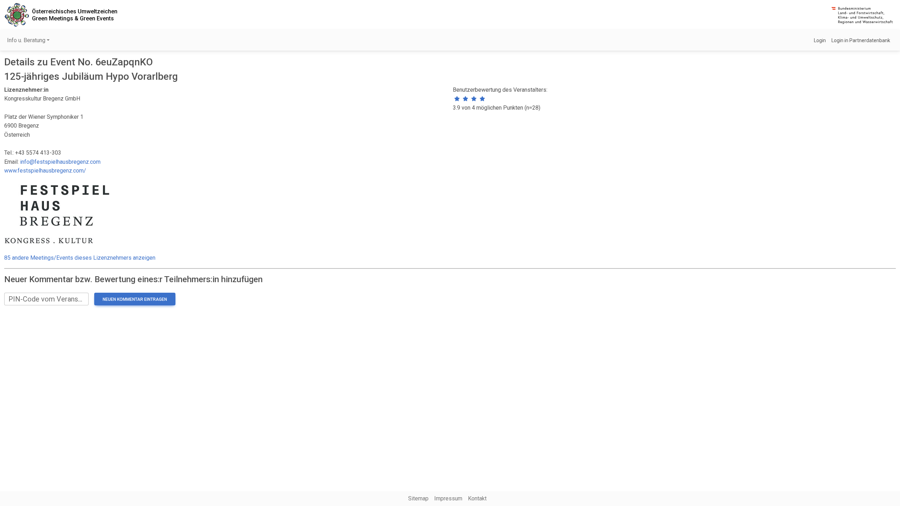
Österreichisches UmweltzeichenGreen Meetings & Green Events (74, 14)
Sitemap (418, 498)
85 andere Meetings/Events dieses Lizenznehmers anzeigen (79, 257)
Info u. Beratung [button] (26, 40)
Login (820, 40)
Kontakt (477, 498)
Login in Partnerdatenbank (860, 40)
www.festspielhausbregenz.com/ (45, 170)
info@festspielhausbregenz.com (60, 161)
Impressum (448, 498)
